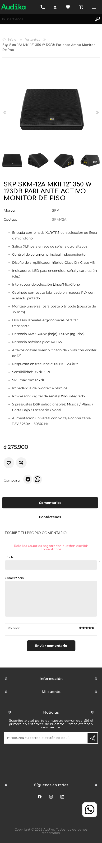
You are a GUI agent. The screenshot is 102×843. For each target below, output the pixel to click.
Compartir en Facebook (27, 479)
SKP (55, 210)
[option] (38, 161)
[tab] (50, 503)
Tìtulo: (10, 557)
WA (37, 479)
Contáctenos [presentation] (50, 517)
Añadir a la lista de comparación (22, 462)
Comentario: (14, 578)
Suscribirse (92, 738)
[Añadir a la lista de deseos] (9, 462)
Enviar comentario (51, 645)
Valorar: (14, 628)
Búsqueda (97, 19)
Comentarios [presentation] (50, 503)
